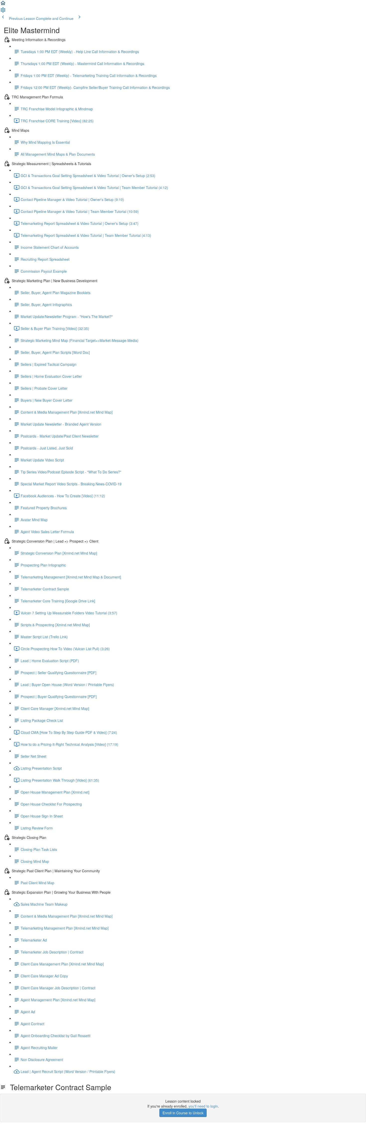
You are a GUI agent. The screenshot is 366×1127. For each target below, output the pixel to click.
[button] (3, 4)
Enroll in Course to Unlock (183, 1112)
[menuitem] (3, 11)
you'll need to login (203, 1106)
